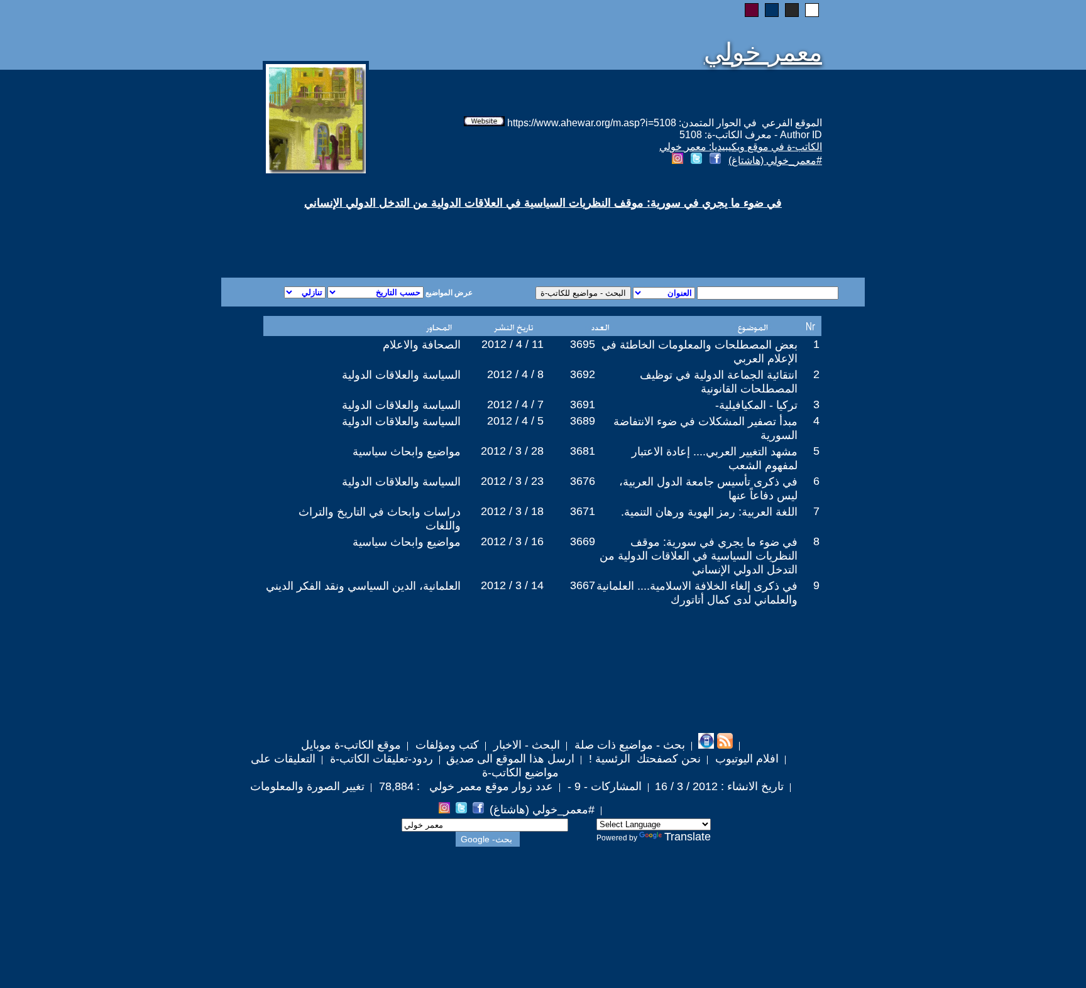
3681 (582, 451)
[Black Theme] (792, 10)
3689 (582, 421)
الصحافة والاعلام (422, 345)
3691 (582, 404)
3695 (582, 344)
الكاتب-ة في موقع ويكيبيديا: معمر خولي (740, 146)
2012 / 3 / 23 (512, 481)
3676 (582, 481)
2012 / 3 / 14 (512, 585)
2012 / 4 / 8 (515, 374)
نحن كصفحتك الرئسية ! (643, 758)
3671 (582, 511)
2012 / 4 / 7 (515, 404)
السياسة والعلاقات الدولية (401, 375)
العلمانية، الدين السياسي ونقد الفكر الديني (363, 586)
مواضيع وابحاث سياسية (407, 451)
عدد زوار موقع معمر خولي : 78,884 (464, 786)
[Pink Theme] (752, 10)
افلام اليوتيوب (745, 758)
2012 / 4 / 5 (515, 421)
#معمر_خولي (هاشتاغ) (775, 160)
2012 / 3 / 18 (512, 511)
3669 (582, 541)
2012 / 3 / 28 (512, 451)
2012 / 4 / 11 (512, 344)
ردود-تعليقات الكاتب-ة (380, 758)
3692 (582, 374)
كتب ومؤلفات (445, 745)
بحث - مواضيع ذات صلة (628, 745)
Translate (687, 836)
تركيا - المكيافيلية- (756, 405)
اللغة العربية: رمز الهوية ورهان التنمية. (709, 512)
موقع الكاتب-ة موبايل (351, 745)
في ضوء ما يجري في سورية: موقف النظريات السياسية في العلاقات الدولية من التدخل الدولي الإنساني (699, 556)
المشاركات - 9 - (603, 786)
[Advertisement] (391, 232)
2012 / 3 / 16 (512, 541)
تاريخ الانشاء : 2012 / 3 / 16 (719, 786)
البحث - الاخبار (525, 745)
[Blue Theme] (772, 10)
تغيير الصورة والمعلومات (307, 786)
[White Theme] (812, 10)
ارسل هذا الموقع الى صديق (510, 758)
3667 (582, 585)
